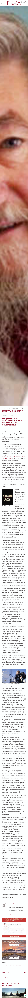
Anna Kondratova (7, 428)
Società (18, 965)
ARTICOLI (9, 408)
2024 (13, 408)
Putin (12, 965)
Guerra (5, 965)
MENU (2, 3)
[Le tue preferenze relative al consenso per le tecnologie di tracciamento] (25, 995)
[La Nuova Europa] (14, 3)
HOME (4, 408)
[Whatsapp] (15, 898)
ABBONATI (5, 977)
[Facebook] (10, 898)
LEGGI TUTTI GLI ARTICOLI (16, 914)
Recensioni (19, 408)
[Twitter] (12, 898)
